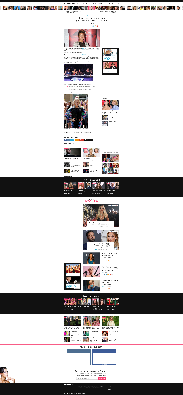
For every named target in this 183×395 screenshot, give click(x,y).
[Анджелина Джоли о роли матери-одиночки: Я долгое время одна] (98, 185)
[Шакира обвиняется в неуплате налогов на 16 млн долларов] (67, 171)
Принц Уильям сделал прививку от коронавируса (110, 282)
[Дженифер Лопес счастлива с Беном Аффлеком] (84, 185)
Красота (103, 101)
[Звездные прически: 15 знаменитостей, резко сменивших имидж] (110, 105)
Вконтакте (109, 384)
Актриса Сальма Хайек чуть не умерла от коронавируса (110, 255)
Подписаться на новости (104, 364)
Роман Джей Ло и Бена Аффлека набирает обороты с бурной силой (101, 246)
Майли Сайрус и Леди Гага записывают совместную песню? (94, 164)
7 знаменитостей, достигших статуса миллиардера (111, 192)
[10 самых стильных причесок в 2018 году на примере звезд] (110, 321)
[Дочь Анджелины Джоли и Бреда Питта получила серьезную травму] (70, 301)
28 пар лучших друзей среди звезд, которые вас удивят (113, 333)
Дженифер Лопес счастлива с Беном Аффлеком (82, 192)
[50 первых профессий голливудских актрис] (105, 117)
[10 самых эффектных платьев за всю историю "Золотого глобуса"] (113, 301)
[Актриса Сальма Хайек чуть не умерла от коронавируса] (91, 258)
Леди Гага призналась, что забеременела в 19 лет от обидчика (110, 269)
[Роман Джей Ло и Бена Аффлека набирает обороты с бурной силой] (101, 240)
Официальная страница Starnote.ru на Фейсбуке (101, 352)
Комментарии (89, 139)
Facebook (109, 386)
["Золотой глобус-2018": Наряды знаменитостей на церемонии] (72, 321)
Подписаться (102, 378)
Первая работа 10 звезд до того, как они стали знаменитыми (113, 123)
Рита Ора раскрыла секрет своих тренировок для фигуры (70, 192)
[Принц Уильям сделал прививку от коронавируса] (91, 285)
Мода (108, 299)
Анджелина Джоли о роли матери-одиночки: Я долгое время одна (98, 192)
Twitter (109, 387)
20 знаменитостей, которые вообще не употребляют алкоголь (76, 339)
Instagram (109, 389)
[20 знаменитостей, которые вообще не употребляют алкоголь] (67, 339)
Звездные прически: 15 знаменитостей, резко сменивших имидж (110, 112)
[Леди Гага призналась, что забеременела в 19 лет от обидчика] (91, 271)
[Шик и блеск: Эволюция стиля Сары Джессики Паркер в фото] (67, 333)
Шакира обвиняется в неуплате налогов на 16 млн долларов (76, 170)
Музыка (66, 148)
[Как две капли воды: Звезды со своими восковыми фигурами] (86, 333)
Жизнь (80, 183)
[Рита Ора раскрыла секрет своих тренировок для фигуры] (70, 185)
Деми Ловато (84, 48)
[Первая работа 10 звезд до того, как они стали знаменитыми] (105, 123)
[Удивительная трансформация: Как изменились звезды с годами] (98, 301)
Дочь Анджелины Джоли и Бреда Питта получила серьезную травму (70, 308)
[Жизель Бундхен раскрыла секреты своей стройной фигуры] (86, 339)
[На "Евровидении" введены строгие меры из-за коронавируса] (86, 171)
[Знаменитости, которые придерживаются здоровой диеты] (91, 321)
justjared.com (71, 134)
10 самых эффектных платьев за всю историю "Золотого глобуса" (112, 308)
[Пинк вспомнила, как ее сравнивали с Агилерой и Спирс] (91, 152)
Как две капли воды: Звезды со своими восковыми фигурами (94, 333)
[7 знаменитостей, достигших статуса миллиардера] (113, 185)
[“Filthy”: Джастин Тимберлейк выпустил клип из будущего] (72, 152)
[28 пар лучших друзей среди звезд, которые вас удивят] (105, 333)
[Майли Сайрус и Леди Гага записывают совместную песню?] (86, 164)
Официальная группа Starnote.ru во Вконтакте (75, 352)
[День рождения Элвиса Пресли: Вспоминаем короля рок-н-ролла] (67, 164)
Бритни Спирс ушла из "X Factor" (79, 54)
